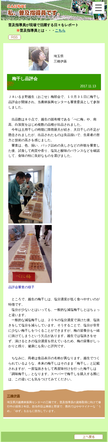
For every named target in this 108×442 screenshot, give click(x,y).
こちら (60, 30)
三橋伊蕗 (13, 396)
